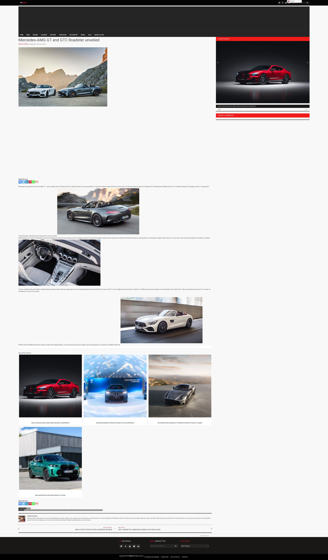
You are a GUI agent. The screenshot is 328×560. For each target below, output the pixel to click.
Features (53, 35)
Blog (89, 35)
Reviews (35, 35)
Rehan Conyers (23, 44)
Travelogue (62, 35)
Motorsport (74, 35)
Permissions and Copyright (152, 557)
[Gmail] (36, 181)
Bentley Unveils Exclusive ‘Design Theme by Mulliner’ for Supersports (237, 106)
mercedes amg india (83, 510)
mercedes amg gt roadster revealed (66, 510)
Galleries (44, 35)
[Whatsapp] (33, 181)
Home (21, 35)
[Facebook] (20, 181)
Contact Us (185, 557)
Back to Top (204, 535)
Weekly (83, 35)
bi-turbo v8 (28, 510)
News (28, 35)
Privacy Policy (164, 557)
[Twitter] (23, 181)
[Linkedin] (26, 181)
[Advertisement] (164, 18)
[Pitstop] (23, 3)
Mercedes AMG (50, 510)
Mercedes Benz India (96, 510)
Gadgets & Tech (99, 35)
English (292, 1)
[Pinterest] (30, 181)
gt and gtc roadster (39, 510)
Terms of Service (175, 557)
